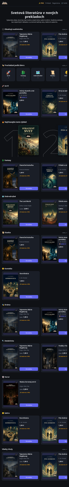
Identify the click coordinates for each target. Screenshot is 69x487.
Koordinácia (24, 273)
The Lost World (25, 201)
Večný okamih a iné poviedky (26, 92)
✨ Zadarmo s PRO (24, 45)
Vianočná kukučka (26, 165)
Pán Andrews (64, 34)
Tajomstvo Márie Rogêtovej (25, 35)
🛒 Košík (64, 3)
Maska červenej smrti (28, 382)
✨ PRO (41, 3)
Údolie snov (63, 201)
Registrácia (56, 3)
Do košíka (29, 57)
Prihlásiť (48, 3)
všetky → (64, 29)
